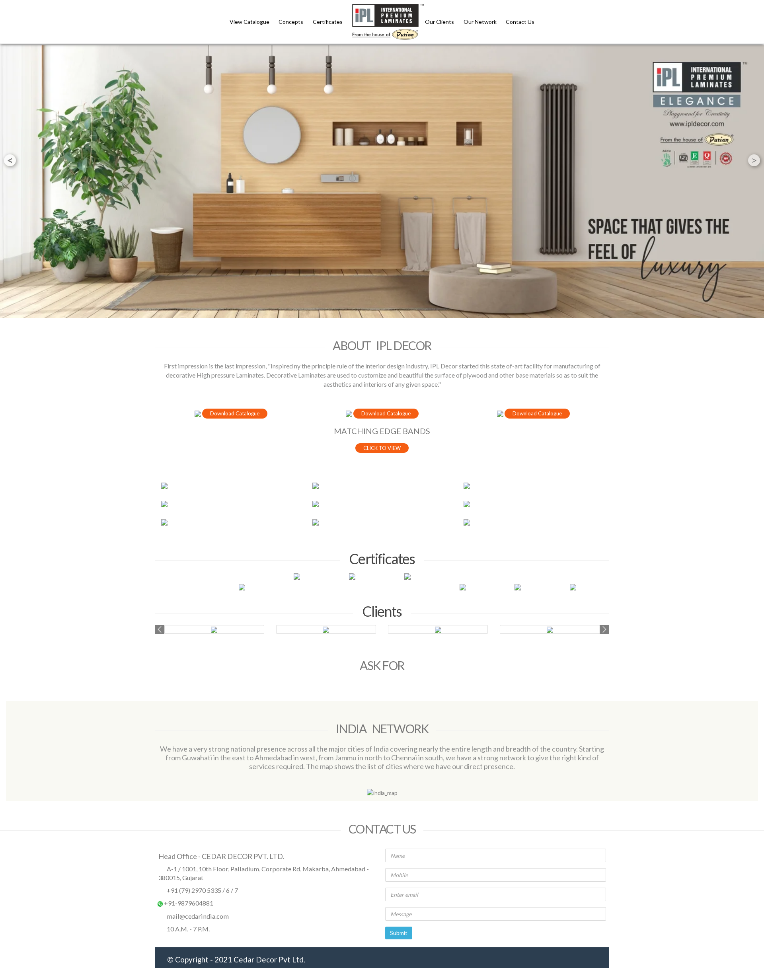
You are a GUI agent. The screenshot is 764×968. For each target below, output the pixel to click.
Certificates (328, 21)
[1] (230, 486)
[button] (159, 629)
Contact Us (520, 21)
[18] (533, 486)
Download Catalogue (234, 413)
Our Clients (440, 21)
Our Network (481, 21)
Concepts (291, 21)
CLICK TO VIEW (382, 448)
